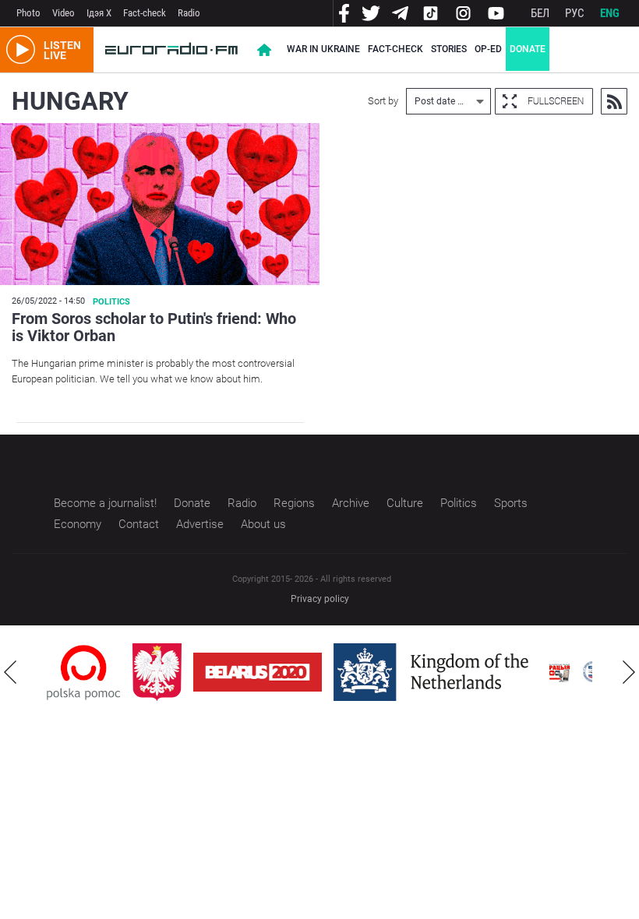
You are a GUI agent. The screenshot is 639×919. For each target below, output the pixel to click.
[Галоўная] (171, 49)
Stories (449, 49)
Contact (138, 524)
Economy (77, 524)
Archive (350, 503)
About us (263, 524)
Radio (189, 13)
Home (264, 50)
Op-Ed (488, 49)
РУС (574, 13)
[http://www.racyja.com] (559, 672)
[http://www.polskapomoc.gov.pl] (84, 672)
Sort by (383, 101)
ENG (610, 13)
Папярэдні (10, 672)
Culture (405, 503)
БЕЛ (540, 13)
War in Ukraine (323, 49)
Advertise (200, 524)
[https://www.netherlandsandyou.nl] (435, 672)
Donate (527, 49)
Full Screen (544, 101)
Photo (28, 13)
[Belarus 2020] (257, 672)
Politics (111, 302)
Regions (294, 503)
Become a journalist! (105, 503)
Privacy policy (320, 598)
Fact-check (144, 13)
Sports (511, 503)
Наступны (629, 672)
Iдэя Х (98, 13)
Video (63, 13)
